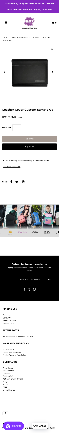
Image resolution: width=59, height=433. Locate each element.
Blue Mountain (8, 371)
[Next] (53, 72)
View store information (11, 167)
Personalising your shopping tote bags (18, 336)
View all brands (9, 390)
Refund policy (8, 323)
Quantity (6, 128)
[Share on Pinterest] (23, 182)
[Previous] (5, 72)
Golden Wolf (7, 376)
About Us (6, 315)
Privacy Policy (8, 350)
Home (5, 38)
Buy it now (29, 147)
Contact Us (7, 318)
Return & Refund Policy (12, 352)
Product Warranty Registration (14, 355)
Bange (5, 382)
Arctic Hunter (8, 368)
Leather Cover (17, 38)
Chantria (6, 374)
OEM (5, 387)
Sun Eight (6, 385)
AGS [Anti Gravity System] (13, 379)
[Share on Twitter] (16, 182)
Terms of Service (9, 321)
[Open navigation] (6, 23)
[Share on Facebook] (11, 182)
